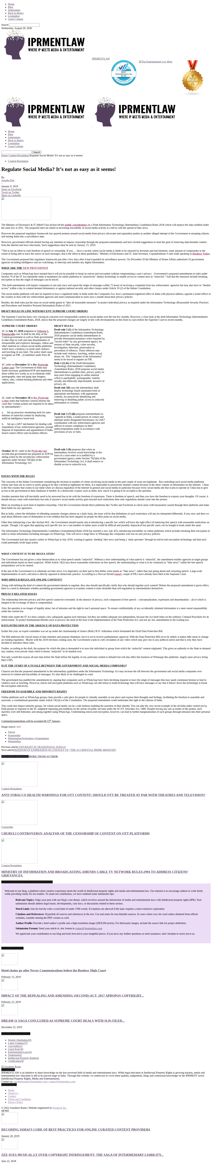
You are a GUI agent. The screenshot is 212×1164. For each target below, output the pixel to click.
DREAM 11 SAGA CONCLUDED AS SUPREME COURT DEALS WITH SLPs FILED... (63, 1020)
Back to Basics (16, 13)
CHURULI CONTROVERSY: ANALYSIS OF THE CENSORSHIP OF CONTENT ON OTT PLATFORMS (75, 833)
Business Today (201, 253)
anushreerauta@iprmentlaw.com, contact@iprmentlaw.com (44, 1081)
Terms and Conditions (19, 1099)
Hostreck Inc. (60, 1107)
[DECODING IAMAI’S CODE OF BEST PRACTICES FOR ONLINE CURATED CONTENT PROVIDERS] (9, 1123)
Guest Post (15, 1049)
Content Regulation (18, 161)
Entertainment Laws (20, 1052)
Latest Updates (17, 1043)
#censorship (14, 735)
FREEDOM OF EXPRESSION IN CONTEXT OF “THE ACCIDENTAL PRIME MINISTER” (64, 750)
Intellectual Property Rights (23, 1058)
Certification (16, 1061)
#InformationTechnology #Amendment (28, 738)
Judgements (14, 10)
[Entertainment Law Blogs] (193, 78)
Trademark (15, 1055)
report (117, 574)
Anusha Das (7, 180)
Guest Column (15, 19)
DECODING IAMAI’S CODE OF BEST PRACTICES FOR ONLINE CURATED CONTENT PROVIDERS (75, 1129)
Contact (12, 1096)
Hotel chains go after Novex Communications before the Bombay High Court (53, 970)
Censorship (7, 827)
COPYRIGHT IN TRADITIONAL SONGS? (41, 747)
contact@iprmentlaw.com (88, 928)
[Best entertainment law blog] (123, 78)
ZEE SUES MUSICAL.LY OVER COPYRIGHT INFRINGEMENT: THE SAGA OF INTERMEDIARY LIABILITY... (82, 1155)
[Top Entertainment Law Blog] (155, 78)
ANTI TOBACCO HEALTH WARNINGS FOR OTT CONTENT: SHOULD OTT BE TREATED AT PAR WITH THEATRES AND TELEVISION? (103, 795)
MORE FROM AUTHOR (43, 756)
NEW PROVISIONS (35, 268)
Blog (10, 7)
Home (11, 4)
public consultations (76, 224)
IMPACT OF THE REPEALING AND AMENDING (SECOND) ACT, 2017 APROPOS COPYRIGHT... (72, 995)
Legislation (14, 16)
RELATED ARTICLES (15, 756)
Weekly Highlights (19, 1040)
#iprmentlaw (14, 741)
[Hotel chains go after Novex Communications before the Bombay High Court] (9, 964)
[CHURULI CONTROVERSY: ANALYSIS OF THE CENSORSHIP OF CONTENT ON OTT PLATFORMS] (19, 824)
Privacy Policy (15, 1102)
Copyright (15, 1046)
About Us (13, 1093)
